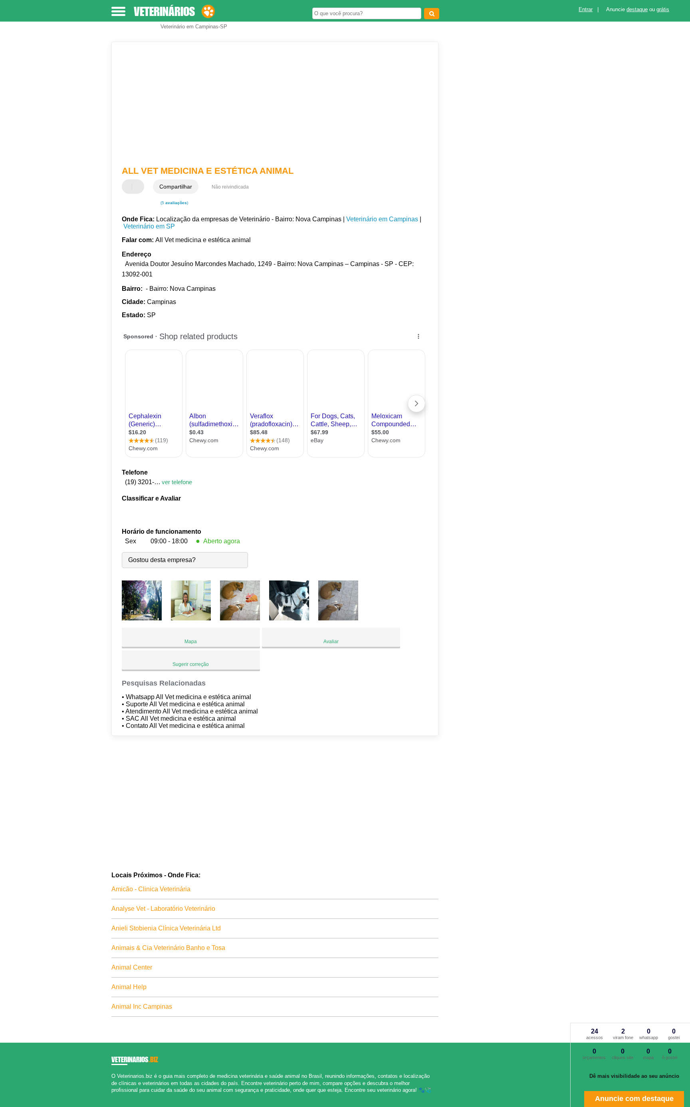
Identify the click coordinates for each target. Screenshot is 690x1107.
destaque (637, 9)
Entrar (586, 9)
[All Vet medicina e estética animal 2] (191, 618)
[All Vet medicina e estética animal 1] (142, 618)
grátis (662, 9)
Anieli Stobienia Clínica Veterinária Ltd (166, 928)
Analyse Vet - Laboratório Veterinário (163, 908)
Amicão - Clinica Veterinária (150, 889)
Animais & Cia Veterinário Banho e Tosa (168, 947)
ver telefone (177, 482)
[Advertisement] (271, 104)
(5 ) (173, 203)
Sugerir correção (190, 664)
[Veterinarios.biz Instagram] (120, 1097)
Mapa (190, 641)
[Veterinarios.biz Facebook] (113, 1097)
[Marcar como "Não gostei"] (139, 186)
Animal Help (129, 987)
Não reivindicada (230, 187)
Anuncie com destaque (634, 1099)
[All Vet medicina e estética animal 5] (338, 618)
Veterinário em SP (149, 226)
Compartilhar (175, 186)
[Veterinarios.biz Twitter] (117, 1097)
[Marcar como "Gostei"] (129, 186)
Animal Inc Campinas (141, 1006)
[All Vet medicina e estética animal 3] (240, 618)
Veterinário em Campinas (382, 219)
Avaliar (331, 641)
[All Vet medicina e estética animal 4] (289, 618)
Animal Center (131, 967)
